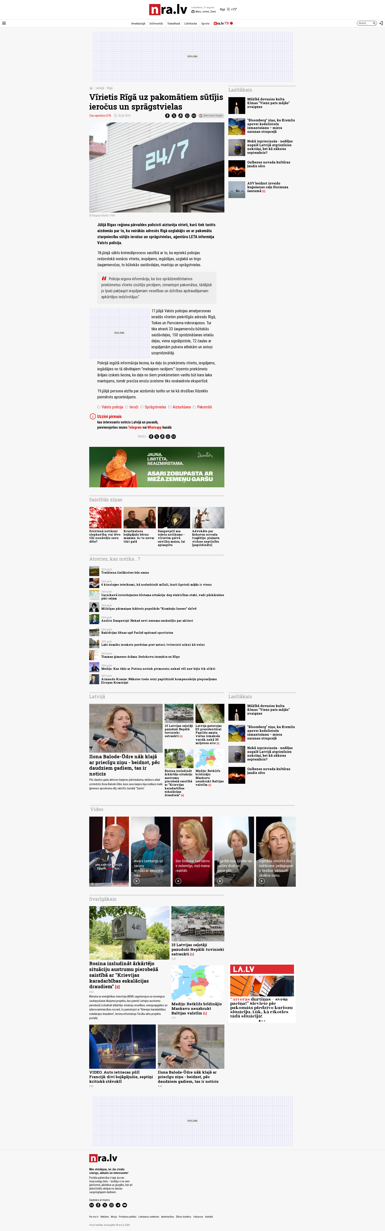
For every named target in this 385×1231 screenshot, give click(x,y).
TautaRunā (173, 23)
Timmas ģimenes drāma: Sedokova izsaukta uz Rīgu (140, 657)
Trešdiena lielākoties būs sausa (125, 572)
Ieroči (131, 407)
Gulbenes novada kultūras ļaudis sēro (268, 164)
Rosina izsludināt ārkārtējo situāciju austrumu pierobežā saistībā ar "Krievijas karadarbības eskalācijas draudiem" (178, 783)
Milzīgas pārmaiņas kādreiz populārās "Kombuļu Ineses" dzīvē (149, 608)
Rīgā (110, 88)
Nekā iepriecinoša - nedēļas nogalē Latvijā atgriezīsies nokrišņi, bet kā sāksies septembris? (270, 147)
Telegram (135, 427)
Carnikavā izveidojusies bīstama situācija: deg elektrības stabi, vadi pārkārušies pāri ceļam (162, 596)
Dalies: (142, 436)
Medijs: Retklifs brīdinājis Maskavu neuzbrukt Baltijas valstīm (210, 778)
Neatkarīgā (138, 23)
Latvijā (100, 88)
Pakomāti (202, 407)
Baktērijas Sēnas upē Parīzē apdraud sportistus (137, 633)
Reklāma (104, 1216)
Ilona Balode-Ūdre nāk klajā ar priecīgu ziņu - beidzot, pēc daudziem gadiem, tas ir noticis (124, 765)
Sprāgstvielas (153, 407)
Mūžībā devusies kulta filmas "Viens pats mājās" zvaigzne (268, 103)
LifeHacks (190, 23)
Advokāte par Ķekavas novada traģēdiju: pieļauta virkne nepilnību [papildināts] (205, 538)
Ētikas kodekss (183, 1216)
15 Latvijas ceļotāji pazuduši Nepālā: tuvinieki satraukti (179, 731)
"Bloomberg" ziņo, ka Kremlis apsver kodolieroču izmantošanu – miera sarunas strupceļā (271, 126)
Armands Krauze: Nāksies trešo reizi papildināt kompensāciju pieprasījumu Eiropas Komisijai (159, 680)
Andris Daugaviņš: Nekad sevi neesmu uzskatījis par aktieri (147, 621)
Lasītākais (240, 90)
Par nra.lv (93, 1216)
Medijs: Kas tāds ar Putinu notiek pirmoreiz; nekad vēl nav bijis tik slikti (158, 669)
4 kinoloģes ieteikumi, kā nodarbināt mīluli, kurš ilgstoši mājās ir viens (156, 584)
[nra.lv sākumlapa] (168, 9)
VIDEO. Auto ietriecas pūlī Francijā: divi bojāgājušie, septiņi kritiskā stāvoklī (121, 1077)
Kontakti (209, 1216)
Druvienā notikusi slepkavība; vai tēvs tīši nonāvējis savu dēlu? (105, 536)
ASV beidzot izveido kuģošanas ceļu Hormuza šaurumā (267, 187)
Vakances (198, 1216)
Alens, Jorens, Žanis (203, 12)
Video (96, 809)
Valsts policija (110, 407)
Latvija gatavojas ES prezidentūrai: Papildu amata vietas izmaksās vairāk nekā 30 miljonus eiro (209, 734)
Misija (114, 1216)
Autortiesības (167, 1216)
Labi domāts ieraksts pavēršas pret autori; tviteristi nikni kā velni (153, 645)
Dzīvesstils (156, 23)
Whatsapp (154, 427)
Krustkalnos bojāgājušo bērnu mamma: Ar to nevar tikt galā (139, 536)
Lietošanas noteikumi (148, 1216)
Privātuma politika (127, 1216)
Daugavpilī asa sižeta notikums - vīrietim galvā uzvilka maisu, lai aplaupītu (171, 538)
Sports (205, 23)
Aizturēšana (179, 407)
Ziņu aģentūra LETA (100, 115)
